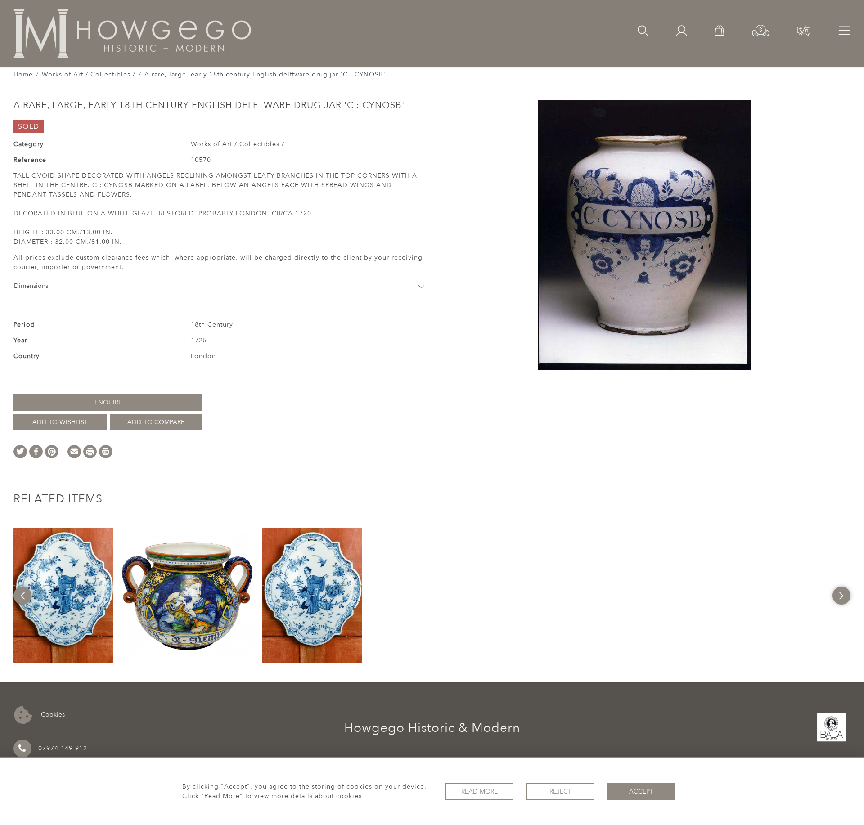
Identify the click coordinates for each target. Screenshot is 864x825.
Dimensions (31, 286)
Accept (641, 791)
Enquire (108, 402)
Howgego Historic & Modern (432, 727)
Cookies (52, 714)
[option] (63, 595)
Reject (560, 791)
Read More (479, 791)
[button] (761, 30)
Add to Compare (155, 422)
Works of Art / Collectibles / (88, 74)
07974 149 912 (62, 748)
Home (23, 74)
